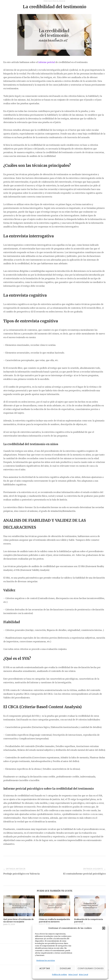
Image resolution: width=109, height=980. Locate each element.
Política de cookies (59, 974)
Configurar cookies (91, 968)
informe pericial (46, 62)
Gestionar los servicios (45, 960)
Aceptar (44, 968)
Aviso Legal (72, 974)
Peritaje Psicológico (54, 1)
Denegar (65, 968)
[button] (103, 928)
